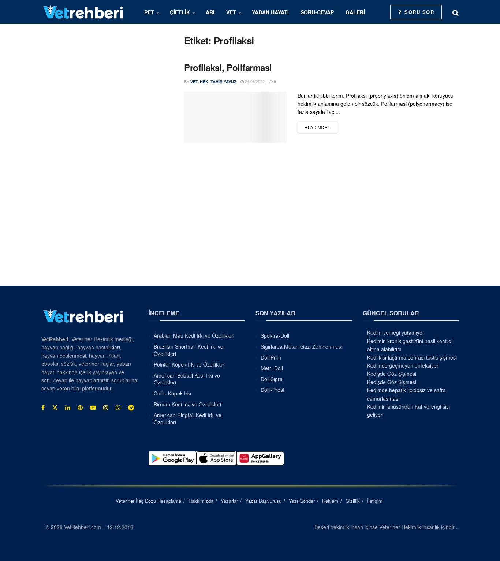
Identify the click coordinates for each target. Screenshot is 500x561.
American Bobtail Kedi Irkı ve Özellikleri (187, 379)
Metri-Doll (272, 368)
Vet (231, 12)
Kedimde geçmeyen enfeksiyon (403, 365)
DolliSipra (272, 379)
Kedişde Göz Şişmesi (391, 373)
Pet (149, 12)
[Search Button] (455, 12)
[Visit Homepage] (83, 11)
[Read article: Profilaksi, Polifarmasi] (235, 117)
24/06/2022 (254, 81)
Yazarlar (229, 500)
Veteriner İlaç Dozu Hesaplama (148, 500)
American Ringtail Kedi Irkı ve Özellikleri (187, 418)
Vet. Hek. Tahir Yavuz (213, 81)
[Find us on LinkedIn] (67, 408)
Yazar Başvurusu (263, 500)
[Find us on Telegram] (131, 408)
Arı (210, 12)
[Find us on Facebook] (43, 408)
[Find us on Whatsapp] (118, 408)
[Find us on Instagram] (105, 408)
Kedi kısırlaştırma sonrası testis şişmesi (412, 357)
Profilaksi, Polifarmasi (228, 67)
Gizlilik (353, 500)
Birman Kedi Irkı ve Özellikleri (187, 404)
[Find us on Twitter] (55, 408)
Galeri (355, 12)
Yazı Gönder (302, 500)
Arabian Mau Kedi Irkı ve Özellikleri (194, 335)
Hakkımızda (201, 500)
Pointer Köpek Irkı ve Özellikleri (189, 364)
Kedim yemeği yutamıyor (395, 332)
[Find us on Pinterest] (80, 408)
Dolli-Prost (272, 389)
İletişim (375, 500)
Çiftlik (180, 12)
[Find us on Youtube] (93, 408)
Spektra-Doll (275, 335)
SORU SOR (418, 11)
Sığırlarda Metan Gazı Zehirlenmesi (301, 346)
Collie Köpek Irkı (172, 393)
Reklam (330, 500)
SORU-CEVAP (317, 12)
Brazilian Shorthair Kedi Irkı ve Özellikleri (188, 350)
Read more (321, 127)
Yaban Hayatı (270, 12)
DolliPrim (271, 357)
